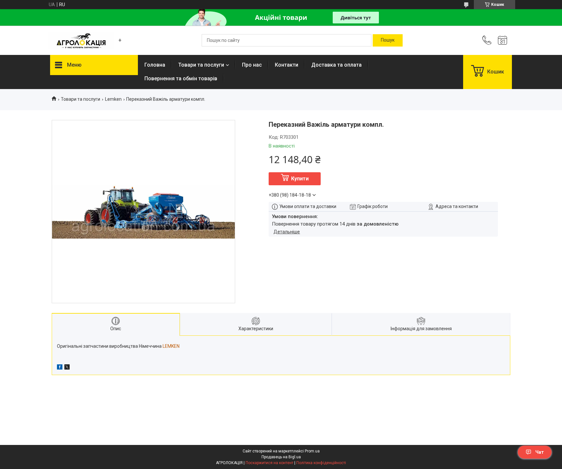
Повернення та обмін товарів (180, 78)
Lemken (113, 99)
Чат (539, 452)
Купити (300, 179)
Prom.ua (312, 451)
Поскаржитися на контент (269, 463)
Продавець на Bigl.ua (281, 457)
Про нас (252, 65)
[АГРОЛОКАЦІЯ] (81, 40)
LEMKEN (171, 346)
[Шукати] (388, 40)
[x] (67, 368)
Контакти (286, 65)
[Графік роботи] (502, 40)
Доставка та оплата (336, 65)
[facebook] (59, 368)
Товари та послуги (201, 65)
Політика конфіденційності (321, 463)
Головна (154, 65)
